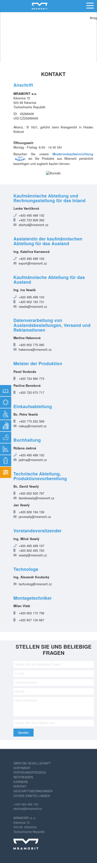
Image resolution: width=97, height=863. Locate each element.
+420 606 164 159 (31, 512)
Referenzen (23, 777)
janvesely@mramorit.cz (35, 516)
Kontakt (20, 786)
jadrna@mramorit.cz (33, 460)
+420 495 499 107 (31, 546)
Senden (23, 732)
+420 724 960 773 (31, 378)
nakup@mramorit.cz (33, 426)
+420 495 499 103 (31, 297)
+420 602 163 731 (31, 302)
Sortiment (21, 768)
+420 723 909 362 (31, 220)
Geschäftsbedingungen (32, 791)
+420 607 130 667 (31, 620)
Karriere (20, 782)
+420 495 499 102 (31, 215)
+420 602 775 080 (31, 345)
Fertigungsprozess (29, 772)
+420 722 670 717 (31, 392)
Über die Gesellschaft (32, 763)
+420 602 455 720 (31, 550)
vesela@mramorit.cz (33, 306)
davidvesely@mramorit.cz (36, 498)
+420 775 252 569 (31, 421)
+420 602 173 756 (31, 613)
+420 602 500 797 (31, 493)
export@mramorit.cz (33, 263)
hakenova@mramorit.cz (35, 349)
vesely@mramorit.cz (33, 555)
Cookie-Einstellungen (31, 796)
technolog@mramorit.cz (35, 584)
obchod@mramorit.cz (33, 225)
